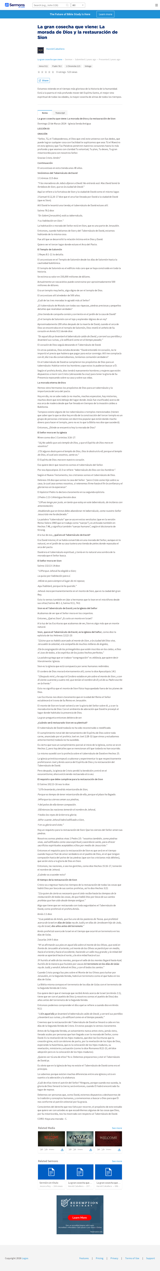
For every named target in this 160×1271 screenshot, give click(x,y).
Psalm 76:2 (56, 66)
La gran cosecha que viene (50, 59)
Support (150, 1258)
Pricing (99, 1258)
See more (117, 1128)
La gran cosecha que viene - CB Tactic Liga (90, 1182)
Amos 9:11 (43, 66)
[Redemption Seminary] (80, 1214)
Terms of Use (132, 1258)
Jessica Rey (45, 1186)
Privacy (114, 1258)
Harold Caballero (55, 48)
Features (84, 1258)
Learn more (105, 14)
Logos (24, 1258)
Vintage (88, 66)
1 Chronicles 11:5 (73, 66)
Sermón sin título (49, 1182)
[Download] (62, 1150)
